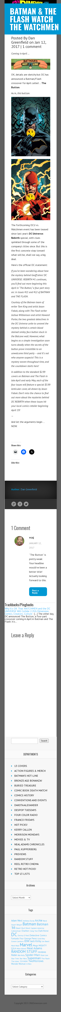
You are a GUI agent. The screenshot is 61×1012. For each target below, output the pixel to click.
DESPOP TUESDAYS (25, 810)
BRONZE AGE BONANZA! (28, 780)
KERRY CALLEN (23, 829)
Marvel (26, 944)
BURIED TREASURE (25, 785)
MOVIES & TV (22, 839)
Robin (14, 955)
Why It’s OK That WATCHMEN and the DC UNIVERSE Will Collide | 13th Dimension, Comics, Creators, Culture (27, 611)
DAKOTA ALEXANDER (26, 805)
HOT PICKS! (20, 824)
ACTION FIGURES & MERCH (30, 770)
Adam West (16, 920)
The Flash (45, 958)
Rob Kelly (21, 955)
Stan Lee (44, 955)
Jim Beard (45, 941)
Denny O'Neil (23, 935)
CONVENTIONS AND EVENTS (30, 800)
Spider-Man (32, 955)
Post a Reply (35, 591)
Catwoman (16, 931)
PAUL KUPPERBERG (25, 849)
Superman (34, 958)
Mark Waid (15, 946)
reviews (42, 951)
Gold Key (41, 938)
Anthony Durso (28, 921)
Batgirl (19, 924)
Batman (29, 924)
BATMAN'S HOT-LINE (26, 775)
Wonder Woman (18, 963)
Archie (38, 920)
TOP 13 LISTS (22, 873)
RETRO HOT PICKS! (25, 868)
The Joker (15, 961)
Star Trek (15, 958)
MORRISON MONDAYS (26, 834)
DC (14, 934)
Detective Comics (38, 935)
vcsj (31, 537)
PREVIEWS (20, 854)
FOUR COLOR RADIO (26, 815)
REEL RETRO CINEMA (26, 864)
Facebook (19, 504)
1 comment (31, 46)
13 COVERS (20, 765)
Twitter (26, 504)
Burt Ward (25, 928)
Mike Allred (21, 948)
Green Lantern (17, 941)
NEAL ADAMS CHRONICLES (29, 844)
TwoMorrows (35, 961)
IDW (26, 941)
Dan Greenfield (23, 40)
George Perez (30, 938)
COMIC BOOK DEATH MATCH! (30, 790)
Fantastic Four (17, 938)
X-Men (28, 964)
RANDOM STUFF (23, 859)
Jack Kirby (35, 941)
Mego (35, 945)
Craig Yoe (34, 931)
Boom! (18, 928)
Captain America (37, 928)
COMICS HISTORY (24, 795)
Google (13, 504)
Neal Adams (34, 948)
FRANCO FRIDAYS (24, 819)
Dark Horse (43, 930)
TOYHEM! (24, 961)
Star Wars (23, 958)
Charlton (25, 930)
